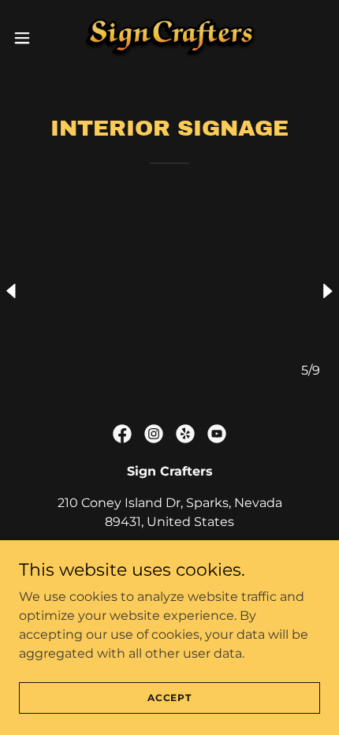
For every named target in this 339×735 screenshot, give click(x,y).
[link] (169, 37)
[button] (30, 38)
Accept (169, 697)
